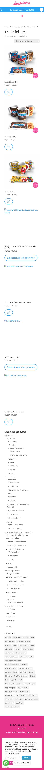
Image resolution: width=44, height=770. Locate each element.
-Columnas (10, 613)
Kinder (31, 672)
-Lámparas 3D (12, 567)
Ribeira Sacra (9, 695)
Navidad (32, 676)
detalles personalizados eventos (16, 664)
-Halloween (10, 596)
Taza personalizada (12, 707)
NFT (6, 680)
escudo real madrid (25, 668)
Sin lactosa (28, 699)
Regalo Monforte (29, 684)
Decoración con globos (13, 606)
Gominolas (23, 672)
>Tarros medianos (15, 525)
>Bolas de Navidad (15, 602)
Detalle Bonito (21, 653)
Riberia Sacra (21, 695)
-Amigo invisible (12, 573)
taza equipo (9, 703)
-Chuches (10, 463)
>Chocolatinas (14, 482)
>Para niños (13, 556)
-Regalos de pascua (14, 588)
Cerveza (31, 645)
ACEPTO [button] (26, 758)
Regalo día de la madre (13, 684)
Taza (36, 699)
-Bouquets (10, 609)
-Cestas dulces (12, 514)
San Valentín (32, 695)
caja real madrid (10, 645)
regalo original (10, 688)
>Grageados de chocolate (18, 490)
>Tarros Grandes (15, 528)
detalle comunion (11, 657)
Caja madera (9, 641)
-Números (10, 620)
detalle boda (9, 653)
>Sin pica (12, 445)
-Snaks (9, 494)
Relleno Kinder (24, 691)
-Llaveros (10, 559)
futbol (15, 672)
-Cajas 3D (10, 507)
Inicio (6, 27)
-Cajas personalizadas (15, 511)
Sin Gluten (18, 699)
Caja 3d (8, 637)
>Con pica (12, 441)
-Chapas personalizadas (16, 542)
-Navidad (10, 600)
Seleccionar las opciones (21, 257)
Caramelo (22, 645)
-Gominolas (11, 438)
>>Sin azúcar (15, 451)
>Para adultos (13, 552)
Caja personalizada (23, 641)
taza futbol (19, 703)
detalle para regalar (26, 657)
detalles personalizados (13, 661)
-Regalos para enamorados (17, 577)
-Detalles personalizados (16, 545)
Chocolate (8, 649)
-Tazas (8, 563)
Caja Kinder (30, 637)
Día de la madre (10, 668)
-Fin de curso (11, 592)
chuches (17, 649)
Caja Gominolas (18, 637)
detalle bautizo (28, 649)
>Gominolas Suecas (16, 448)
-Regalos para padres (15, 585)
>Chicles (11, 469)
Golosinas (8, 435)
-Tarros (9, 522)
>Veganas (12, 459)
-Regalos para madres (15, 581)
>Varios (11, 473)
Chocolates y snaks (12, 477)
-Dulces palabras (13, 518)
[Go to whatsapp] (6, 763)
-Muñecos (10, 617)
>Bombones (13, 486)
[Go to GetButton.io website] (6, 767)
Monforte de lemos (20, 676)
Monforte (8, 676)
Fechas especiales (11, 571)
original (13, 680)
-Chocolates (11, 480)
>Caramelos (13, 465)
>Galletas (12, 497)
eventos (8, 672)
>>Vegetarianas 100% (18, 455)
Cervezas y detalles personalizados (18, 532)
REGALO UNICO (23, 688)
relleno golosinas (11, 691)
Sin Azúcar (9, 699)
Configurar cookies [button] (13, 758)
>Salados (11, 500)
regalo (20, 680)
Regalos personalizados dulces (17, 504)
